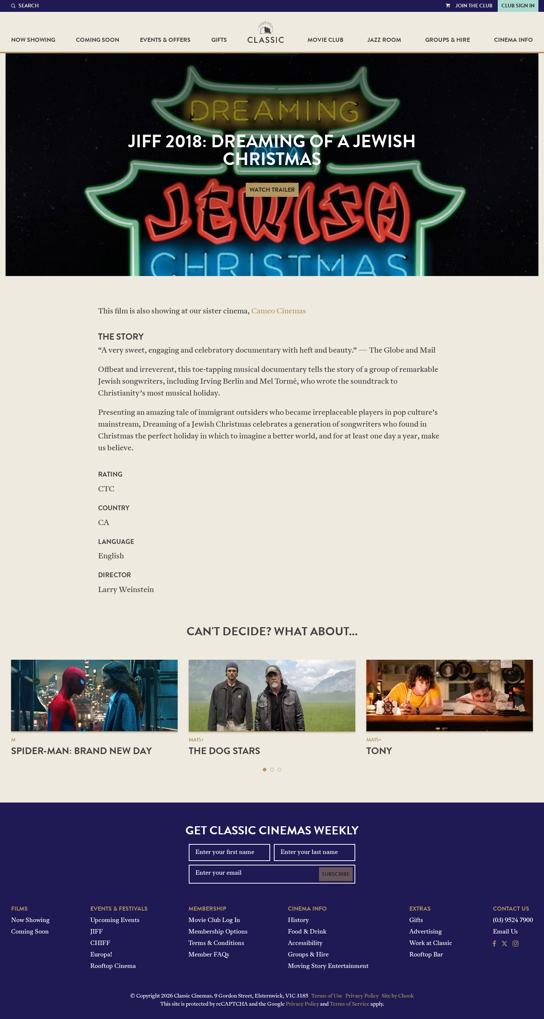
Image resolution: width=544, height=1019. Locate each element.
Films (19, 908)
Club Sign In (518, 6)
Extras (420, 908)
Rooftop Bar (426, 955)
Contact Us (511, 908)
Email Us (505, 932)
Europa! (101, 955)
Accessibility (305, 943)
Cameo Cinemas (278, 311)
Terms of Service (349, 1004)
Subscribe (336, 874)
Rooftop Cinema (113, 966)
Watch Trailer (272, 189)
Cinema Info (513, 40)
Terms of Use (326, 996)
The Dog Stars (224, 751)
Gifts (219, 40)
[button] (264, 769)
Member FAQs (208, 955)
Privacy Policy (362, 996)
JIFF (96, 932)
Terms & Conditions (216, 943)
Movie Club (325, 40)
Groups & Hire (447, 40)
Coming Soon (97, 40)
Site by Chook (398, 996)
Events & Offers (165, 40)
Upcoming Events (115, 921)
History (298, 921)
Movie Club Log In (214, 921)
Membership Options (218, 932)
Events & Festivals (119, 908)
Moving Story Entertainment (328, 966)
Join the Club (474, 6)
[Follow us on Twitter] (504, 945)
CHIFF (100, 943)
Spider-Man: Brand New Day (81, 751)
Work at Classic (430, 943)
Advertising (425, 932)
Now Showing (33, 40)
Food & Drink (307, 932)
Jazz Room (384, 40)
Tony (379, 751)
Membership (207, 908)
